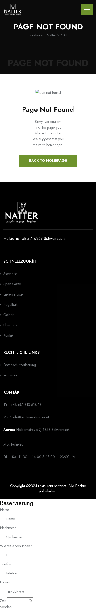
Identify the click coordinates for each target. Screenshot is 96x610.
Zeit (3, 600)
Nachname (8, 527)
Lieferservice (13, 294)
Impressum (11, 375)
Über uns (10, 325)
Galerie (9, 314)
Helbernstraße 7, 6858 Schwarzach (43, 429)
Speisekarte (12, 284)
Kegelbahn (11, 304)
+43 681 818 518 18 (26, 404)
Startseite (10, 273)
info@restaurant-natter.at (31, 417)
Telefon (5, 564)
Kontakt (8, 335)
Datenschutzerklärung (19, 364)
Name (4, 509)
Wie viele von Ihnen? (16, 546)
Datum (5, 582)
